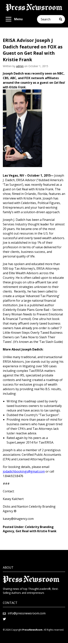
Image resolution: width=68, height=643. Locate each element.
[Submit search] (62, 19)
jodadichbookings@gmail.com (24, 471)
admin (20, 66)
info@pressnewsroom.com (27, 613)
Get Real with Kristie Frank (36, 531)
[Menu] (8, 19)
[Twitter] (4, 618)
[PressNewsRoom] (34, 7)
